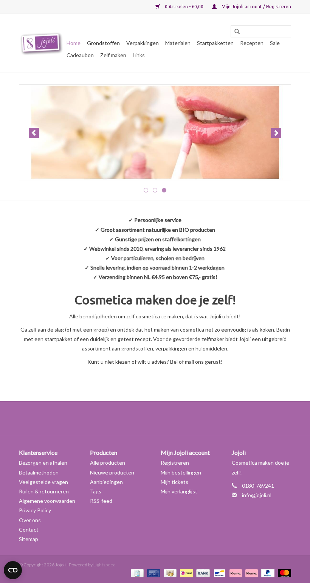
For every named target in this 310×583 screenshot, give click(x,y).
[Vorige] (34, 133)
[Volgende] (276, 133)
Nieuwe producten (112, 472)
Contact (29, 529)
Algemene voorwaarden (47, 501)
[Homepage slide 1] (155, 132)
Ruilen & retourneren (44, 491)
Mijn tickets (174, 482)
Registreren (175, 462)
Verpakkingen (142, 43)
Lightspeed (104, 564)
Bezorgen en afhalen (43, 462)
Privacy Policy (35, 510)
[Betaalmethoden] (136, 572)
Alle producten (107, 462)
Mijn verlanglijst (179, 491)
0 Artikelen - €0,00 (184, 6)
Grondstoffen (103, 43)
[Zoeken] (234, 31)
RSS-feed (101, 501)
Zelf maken (113, 55)
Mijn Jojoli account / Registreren (255, 6)
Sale (275, 43)
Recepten (252, 43)
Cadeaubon (80, 55)
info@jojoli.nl (256, 495)
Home (74, 43)
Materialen (178, 43)
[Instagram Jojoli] (168, 418)
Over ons (30, 520)
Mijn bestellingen (181, 472)
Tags (95, 491)
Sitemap (28, 539)
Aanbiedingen (106, 482)
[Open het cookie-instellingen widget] (13, 567)
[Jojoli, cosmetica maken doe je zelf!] (41, 43)
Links (139, 55)
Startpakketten (215, 43)
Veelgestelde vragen (43, 482)
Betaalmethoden (39, 472)
